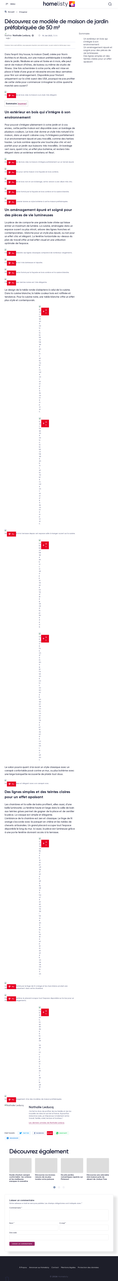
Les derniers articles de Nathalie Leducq (46, 1123)
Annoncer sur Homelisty (39, 1267)
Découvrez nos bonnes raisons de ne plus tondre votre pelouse (45, 1177)
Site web (13, 1233)
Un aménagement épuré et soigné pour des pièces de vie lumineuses (97, 50)
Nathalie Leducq (21, 35)
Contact (55, 1267)
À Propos (23, 1267)
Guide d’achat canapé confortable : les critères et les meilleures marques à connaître (20, 1178)
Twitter (26, 1133)
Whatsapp (63, 1133)
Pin (13, 96)
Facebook (40, 1133)
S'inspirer (23, 12)
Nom (11, 1223)
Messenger (14, 1138)
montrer (22, 103)
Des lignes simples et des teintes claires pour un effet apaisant (97, 59)
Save (50, 1133)
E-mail (63, 1223)
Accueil (11, 12)
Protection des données (88, 1267)
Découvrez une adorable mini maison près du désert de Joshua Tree (98, 1177)
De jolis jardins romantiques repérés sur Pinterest (72, 1177)
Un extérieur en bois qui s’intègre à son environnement (95, 41)
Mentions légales (68, 1267)
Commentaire (15, 1208)
